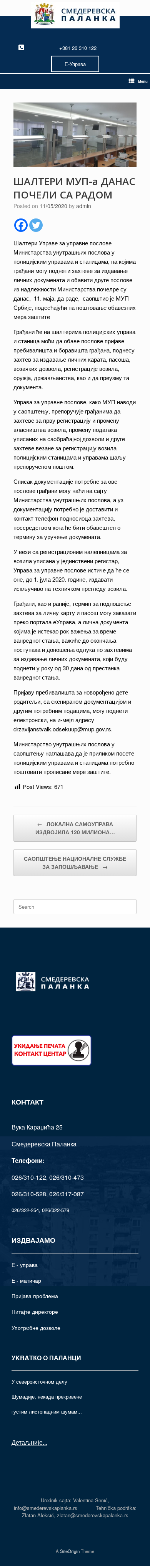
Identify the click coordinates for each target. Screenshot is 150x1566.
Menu (143, 81)
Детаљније (27, 1442)
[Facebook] (21, 225)
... (45, 1442)
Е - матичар (26, 1280)
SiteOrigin (70, 1551)
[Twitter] (36, 225)
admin (83, 206)
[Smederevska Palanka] (75, 15)
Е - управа (25, 1264)
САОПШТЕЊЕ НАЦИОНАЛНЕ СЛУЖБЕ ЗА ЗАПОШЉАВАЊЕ (75, 862)
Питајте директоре (35, 1311)
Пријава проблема (35, 1296)
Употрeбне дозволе (36, 1327)
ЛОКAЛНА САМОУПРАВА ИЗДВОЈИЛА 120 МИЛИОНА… (75, 828)
